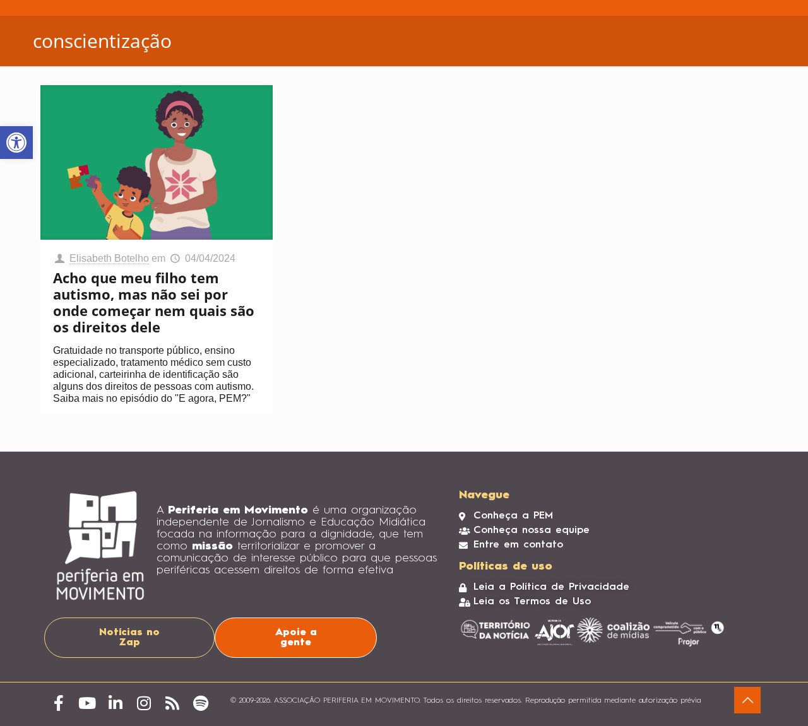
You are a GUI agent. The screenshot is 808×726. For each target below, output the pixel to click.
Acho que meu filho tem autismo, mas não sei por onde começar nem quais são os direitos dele (153, 302)
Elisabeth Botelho (109, 258)
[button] (16, 142)
